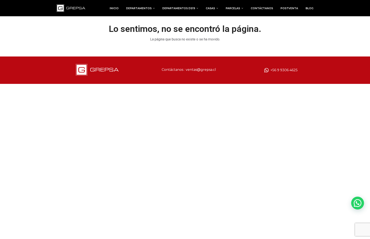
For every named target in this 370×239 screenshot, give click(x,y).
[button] (357, 203)
